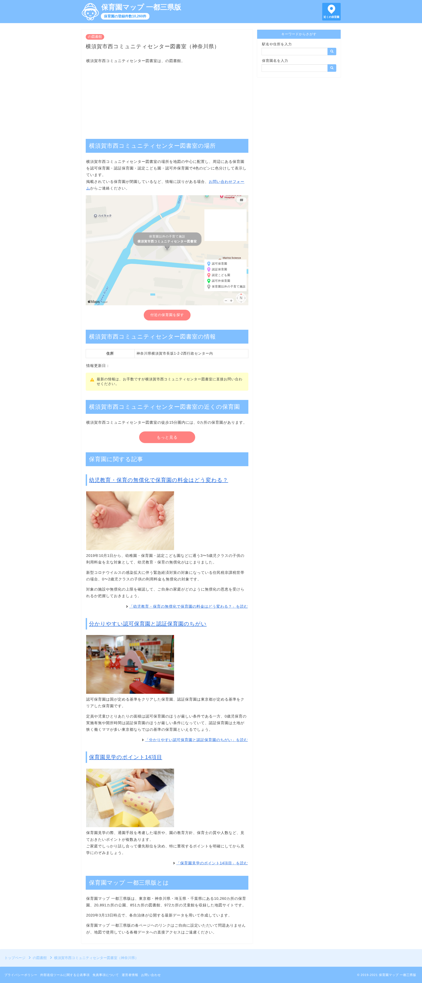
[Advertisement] (167, 99)
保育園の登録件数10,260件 (125, 16)
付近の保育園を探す (167, 315)
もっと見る (167, 437)
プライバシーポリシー (20, 975)
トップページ (14, 958)
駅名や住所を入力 (277, 44)
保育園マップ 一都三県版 (141, 7)
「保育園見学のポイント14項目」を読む (212, 863)
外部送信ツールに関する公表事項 (65, 975)
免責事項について (106, 975)
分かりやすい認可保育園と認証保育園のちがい (148, 624)
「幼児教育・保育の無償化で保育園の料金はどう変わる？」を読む (188, 606)
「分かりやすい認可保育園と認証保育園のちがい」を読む (196, 740)
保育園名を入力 (275, 61)
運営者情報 (130, 975)
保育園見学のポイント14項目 (125, 757)
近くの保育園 (331, 16)
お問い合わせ (151, 975)
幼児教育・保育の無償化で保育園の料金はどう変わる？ (158, 480)
